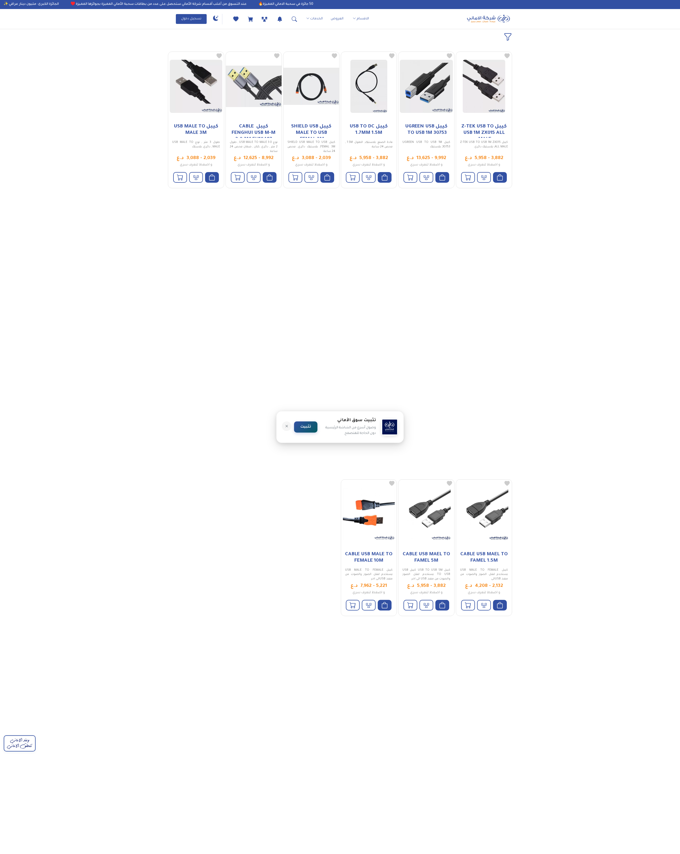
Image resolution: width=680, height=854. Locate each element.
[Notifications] (275, 19)
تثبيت (305, 427)
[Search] (289, 19)
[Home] (488, 19)
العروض (337, 19)
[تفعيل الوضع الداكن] (215, 19)
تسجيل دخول (191, 19)
